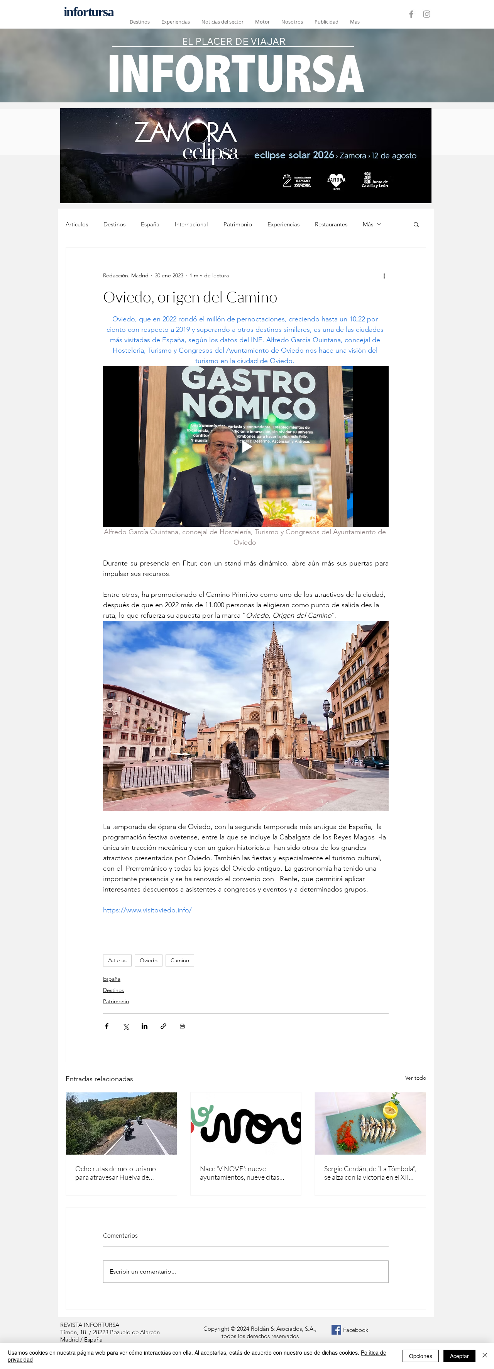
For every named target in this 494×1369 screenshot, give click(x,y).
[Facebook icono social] (336, 1330)
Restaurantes (331, 224)
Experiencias (283, 224)
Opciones (420, 1356)
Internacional (191, 224)
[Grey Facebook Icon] (411, 14)
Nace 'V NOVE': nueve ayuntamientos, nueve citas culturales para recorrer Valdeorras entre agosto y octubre (239, 1172)
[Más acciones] (384, 275)
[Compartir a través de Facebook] (106, 1026)
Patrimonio (237, 224)
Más (368, 224)
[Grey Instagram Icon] (426, 14)
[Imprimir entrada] (182, 1026)
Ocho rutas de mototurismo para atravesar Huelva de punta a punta (115, 1172)
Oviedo (148, 960)
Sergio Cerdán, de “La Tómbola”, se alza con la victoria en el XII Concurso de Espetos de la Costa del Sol (370, 1172)
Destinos (114, 224)
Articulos (77, 224)
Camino (180, 960)
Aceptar (459, 1356)
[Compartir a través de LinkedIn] (144, 1026)
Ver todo (415, 1077)
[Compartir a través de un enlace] (163, 1026)
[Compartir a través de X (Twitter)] (125, 1026)
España (150, 224)
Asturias (117, 960)
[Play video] (246, 446)
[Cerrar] (484, 1356)
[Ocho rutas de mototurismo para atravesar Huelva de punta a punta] (121, 1123)
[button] (416, 224)
